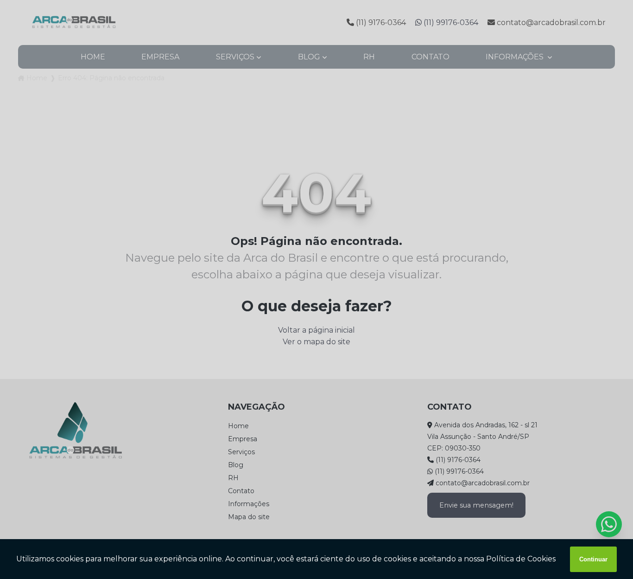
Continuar (593, 559)
